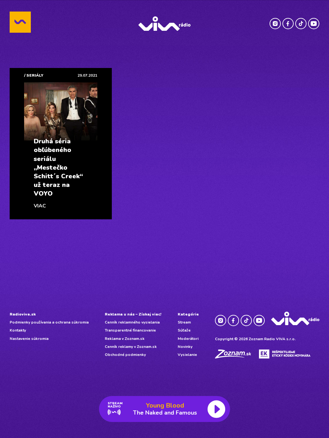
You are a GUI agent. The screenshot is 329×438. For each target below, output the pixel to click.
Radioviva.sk (23, 314)
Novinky (185, 346)
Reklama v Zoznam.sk (125, 338)
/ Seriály (33, 75)
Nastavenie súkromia (29, 338)
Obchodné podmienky (125, 354)
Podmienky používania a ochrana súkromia (49, 322)
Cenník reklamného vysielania (132, 322)
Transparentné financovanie (130, 330)
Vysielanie (187, 354)
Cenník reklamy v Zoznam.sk (131, 346)
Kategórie (188, 314)
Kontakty (18, 330)
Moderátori (188, 338)
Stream (184, 322)
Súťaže (184, 330)
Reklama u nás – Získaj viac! (133, 314)
